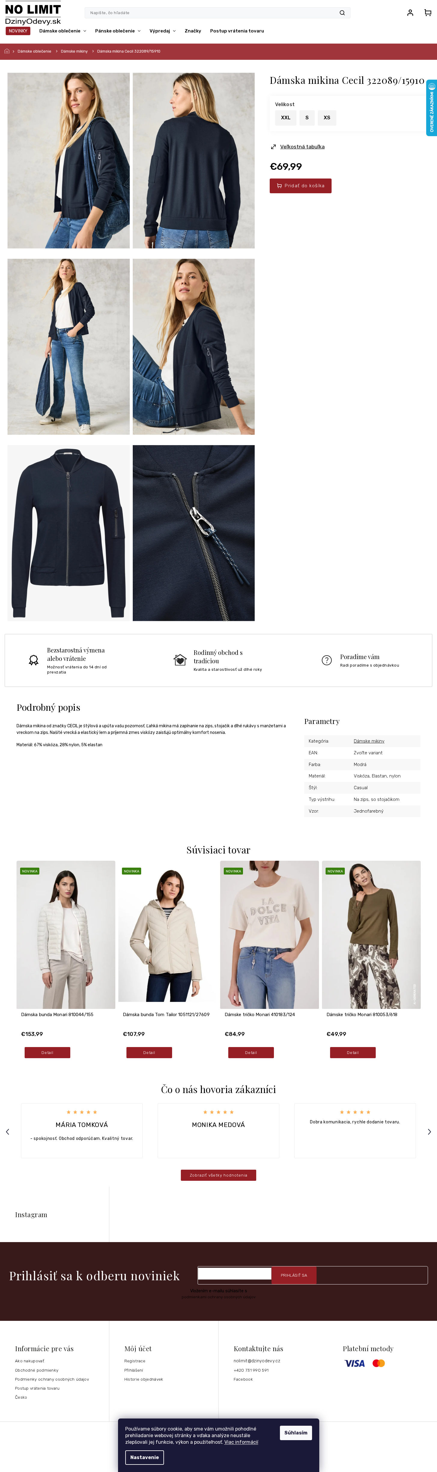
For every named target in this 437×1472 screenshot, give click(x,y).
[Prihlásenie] (410, 12)
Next (430, 1132)
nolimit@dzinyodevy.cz (257, 1361)
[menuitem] (18, 31)
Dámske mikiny (369, 741)
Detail (47, 1052)
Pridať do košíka (305, 185)
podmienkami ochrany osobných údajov (219, 1297)
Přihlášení (133, 1370)
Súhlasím (296, 1433)
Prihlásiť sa (294, 1275)
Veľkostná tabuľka (302, 147)
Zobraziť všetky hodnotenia (218, 1175)
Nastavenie (144, 1457)
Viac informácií (241, 1442)
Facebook (243, 1379)
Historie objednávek (143, 1379)
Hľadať (342, 12)
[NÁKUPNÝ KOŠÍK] (425, 12)
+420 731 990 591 (251, 1370)
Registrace (135, 1360)
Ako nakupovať (29, 1360)
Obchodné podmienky (36, 1370)
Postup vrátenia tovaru (37, 1388)
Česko (21, 1397)
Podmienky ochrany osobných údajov (52, 1379)
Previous (8, 1132)
